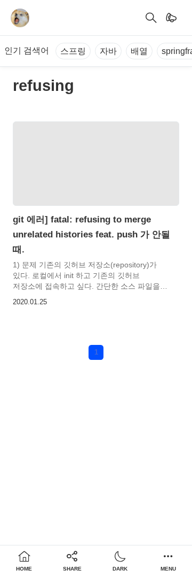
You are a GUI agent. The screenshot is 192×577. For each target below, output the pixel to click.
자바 (108, 51)
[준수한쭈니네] (20, 18)
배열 (139, 51)
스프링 (73, 51)
